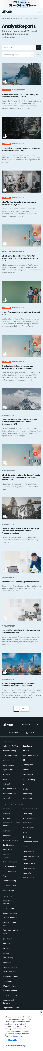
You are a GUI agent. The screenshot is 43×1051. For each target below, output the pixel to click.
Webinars (26, 832)
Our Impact (7, 981)
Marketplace (28, 765)
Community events (10, 885)
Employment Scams (11, 1008)
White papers (28, 827)
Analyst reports (29, 818)
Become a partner (10, 913)
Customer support (10, 755)
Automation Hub (9, 789)
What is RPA (7, 850)
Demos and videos (30, 842)
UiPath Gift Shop (9, 986)
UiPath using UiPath (10, 976)
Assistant (6, 784)
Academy (7, 836)
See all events (28, 878)
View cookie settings (16, 1045)
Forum (5, 876)
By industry (7, 813)
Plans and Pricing (9, 751)
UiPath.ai (6, 948)
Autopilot (6, 798)
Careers (6, 953)
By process (7, 818)
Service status (8, 890)
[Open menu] (39, 11)
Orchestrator (28, 774)
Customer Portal (9, 867)
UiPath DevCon (29, 868)
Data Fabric (27, 746)
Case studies (28, 823)
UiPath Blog (27, 813)
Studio (25, 789)
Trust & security (9, 972)
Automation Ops (9, 793)
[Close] (41, 1012)
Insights (26, 751)
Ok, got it (12, 1040)
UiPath (27, 873)
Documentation (9, 871)
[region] (21, 1030)
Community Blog (9, 881)
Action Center (8, 765)
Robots (25, 784)
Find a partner (8, 908)
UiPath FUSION (28, 851)
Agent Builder (8, 770)
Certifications (8, 845)
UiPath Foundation (10, 991)
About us (6, 944)
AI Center (6, 774)
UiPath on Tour (29, 864)
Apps (5, 779)
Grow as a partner (10, 918)
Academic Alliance (10, 840)
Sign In (31, 733)
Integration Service (30, 755)
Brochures (27, 837)
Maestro (26, 769)
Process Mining (29, 780)
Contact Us (16, 733)
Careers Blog (8, 958)
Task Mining (27, 794)
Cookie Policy (18, 1036)
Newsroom (7, 962)
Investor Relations (10, 967)
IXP (24, 760)
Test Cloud (27, 798)
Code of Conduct (10, 995)
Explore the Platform (11, 746)
